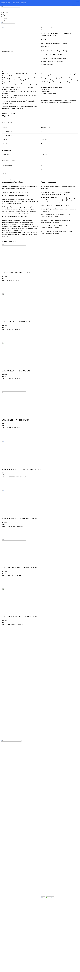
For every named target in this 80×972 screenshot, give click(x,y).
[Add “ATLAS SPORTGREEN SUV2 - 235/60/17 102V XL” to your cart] (4, 484)
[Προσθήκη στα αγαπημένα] (4, 283)
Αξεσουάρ (17, 817)
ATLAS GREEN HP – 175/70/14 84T (16, 371)
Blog (16, 814)
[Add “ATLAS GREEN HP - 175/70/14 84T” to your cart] (4, 386)
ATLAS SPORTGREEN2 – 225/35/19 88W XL (19, 617)
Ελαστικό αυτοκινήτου (8, 74)
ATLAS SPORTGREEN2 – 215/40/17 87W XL (19, 518)
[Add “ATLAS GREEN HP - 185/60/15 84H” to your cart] (4, 435)
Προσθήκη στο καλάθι (56, 54)
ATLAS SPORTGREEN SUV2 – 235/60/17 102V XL (22, 469)
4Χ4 (2, 812)
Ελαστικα (53, 28)
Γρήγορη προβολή (4, 291)
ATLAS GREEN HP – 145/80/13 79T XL (17, 322)
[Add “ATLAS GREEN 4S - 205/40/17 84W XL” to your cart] (4, 287)
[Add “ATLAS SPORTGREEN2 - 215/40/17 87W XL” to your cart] (4, 533)
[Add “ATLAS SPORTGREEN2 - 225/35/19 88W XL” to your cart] (4, 631)
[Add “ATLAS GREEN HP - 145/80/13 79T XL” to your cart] (4, 336)
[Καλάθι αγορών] (1, 26)
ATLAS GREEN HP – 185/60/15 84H (16, 420)
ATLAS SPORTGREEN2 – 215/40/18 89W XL (19, 567)
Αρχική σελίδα (45, 28)
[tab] (25, 70)
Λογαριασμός (18, 809)
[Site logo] (10, 8)
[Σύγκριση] (4, 269)
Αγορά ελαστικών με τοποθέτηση (55, 51)
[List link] (60, 852)
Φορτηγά (3, 817)
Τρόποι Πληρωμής (19, 812)
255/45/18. (11, 76)
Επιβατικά (3, 809)
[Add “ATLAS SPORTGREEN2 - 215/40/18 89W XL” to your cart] (4, 582)
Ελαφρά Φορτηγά (5, 814)
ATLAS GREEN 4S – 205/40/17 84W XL (17, 272)
